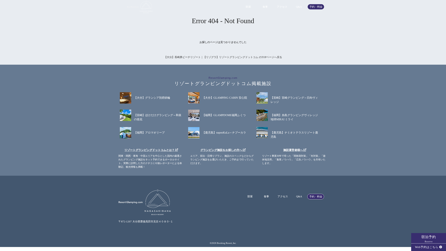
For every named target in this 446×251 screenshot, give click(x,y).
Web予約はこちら (427, 247)
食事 (265, 7)
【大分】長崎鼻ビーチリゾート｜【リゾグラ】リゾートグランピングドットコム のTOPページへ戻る (223, 57)
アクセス (282, 7)
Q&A (299, 7)
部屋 (248, 7)
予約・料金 (315, 7)
